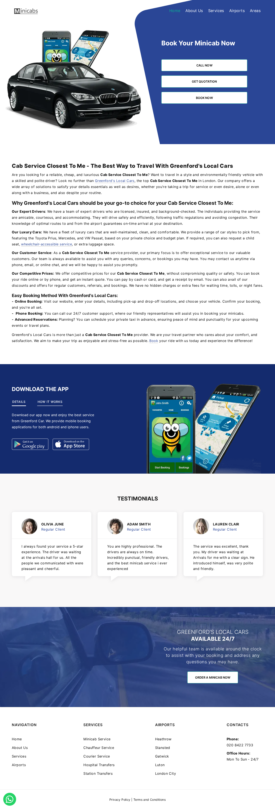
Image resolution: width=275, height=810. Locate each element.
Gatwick (162, 756)
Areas (255, 10)
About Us (194, 10)
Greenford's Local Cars (114, 181)
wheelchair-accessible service (46, 244)
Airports (237, 10)
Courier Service (96, 756)
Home (174, 10)
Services (216, 10)
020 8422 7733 (240, 745)
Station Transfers (98, 773)
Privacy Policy (119, 799)
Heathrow (163, 739)
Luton (160, 765)
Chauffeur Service (98, 747)
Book (153, 341)
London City (165, 773)
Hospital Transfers (99, 765)
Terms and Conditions (149, 799)
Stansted (162, 747)
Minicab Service (96, 739)
